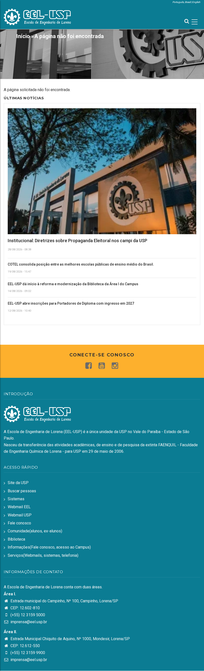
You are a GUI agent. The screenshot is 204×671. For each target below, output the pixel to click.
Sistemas (16, 499)
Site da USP (18, 482)
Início (23, 36)
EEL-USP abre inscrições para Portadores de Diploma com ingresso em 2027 (71, 303)
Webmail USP (20, 515)
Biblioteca (16, 539)
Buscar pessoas (22, 491)
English (196, 2)
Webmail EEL (19, 506)
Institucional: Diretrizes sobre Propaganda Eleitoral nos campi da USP (77, 240)
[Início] (37, 16)
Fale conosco (19, 523)
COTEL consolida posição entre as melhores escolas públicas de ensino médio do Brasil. (81, 264)
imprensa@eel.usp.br (28, 621)
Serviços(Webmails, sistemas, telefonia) (43, 555)
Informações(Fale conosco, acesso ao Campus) (49, 547)
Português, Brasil (181, 2)
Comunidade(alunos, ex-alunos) (35, 531)
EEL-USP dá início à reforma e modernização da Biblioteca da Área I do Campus (73, 284)
